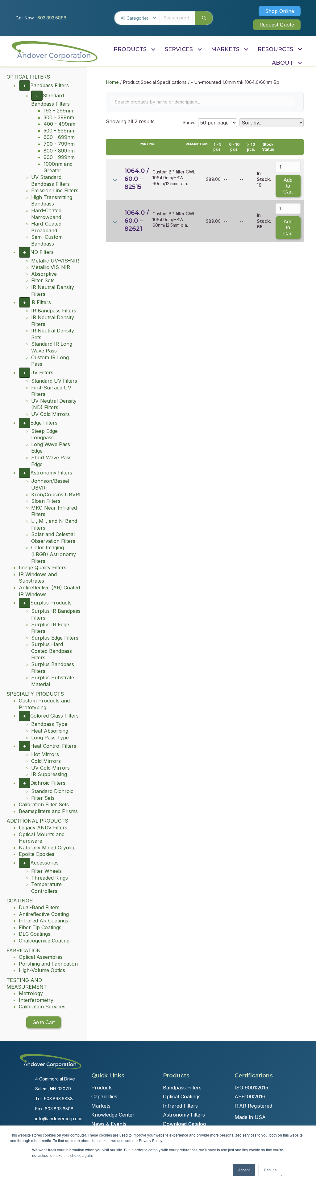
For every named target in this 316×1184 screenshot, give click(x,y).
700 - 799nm (59, 144)
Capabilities (104, 1096)
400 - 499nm (59, 124)
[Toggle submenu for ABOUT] (299, 63)
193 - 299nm (58, 111)
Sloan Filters (45, 501)
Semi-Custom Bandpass (47, 240)
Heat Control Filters (53, 746)
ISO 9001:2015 (251, 1087)
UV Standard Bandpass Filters (50, 180)
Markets (100, 1106)
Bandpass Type (49, 724)
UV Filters (41, 372)
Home (112, 82)
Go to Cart (43, 1022)
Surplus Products (51, 603)
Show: (189, 122)
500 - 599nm (59, 131)
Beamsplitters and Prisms (48, 811)
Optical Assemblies (41, 957)
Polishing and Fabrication (48, 964)
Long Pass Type (50, 737)
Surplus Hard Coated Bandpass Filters (51, 651)
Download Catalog (184, 1124)
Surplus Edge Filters (54, 638)
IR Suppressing (49, 774)
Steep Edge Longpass (44, 434)
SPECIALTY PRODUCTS (35, 694)
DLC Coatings (34, 934)
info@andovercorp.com (59, 1118)
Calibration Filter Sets (44, 804)
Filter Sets (43, 280)
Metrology (31, 993)
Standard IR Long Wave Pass (51, 347)
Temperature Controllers (46, 887)
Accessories (44, 863)
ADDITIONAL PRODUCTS (37, 821)
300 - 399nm (59, 117)
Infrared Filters (180, 1106)
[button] (280, 11)
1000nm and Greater (58, 167)
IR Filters (40, 302)
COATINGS (19, 900)
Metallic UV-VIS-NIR (55, 261)
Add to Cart (288, 185)
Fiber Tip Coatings (40, 927)
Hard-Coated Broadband (46, 227)
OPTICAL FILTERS (28, 77)
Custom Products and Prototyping (44, 704)
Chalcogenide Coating (44, 941)
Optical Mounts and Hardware (41, 837)
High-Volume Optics (42, 970)
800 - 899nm (59, 151)
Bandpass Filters (49, 85)
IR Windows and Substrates (38, 577)
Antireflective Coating (44, 914)
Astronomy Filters (51, 473)
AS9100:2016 (250, 1096)
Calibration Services (42, 1006)
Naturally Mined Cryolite (47, 847)
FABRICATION (23, 950)
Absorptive (44, 274)
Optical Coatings (182, 1096)
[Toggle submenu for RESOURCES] (299, 49)
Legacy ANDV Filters (43, 827)
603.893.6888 (51, 18)
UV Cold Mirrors (50, 414)
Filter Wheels (46, 871)
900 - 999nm (59, 157)
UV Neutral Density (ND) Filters (54, 404)
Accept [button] (244, 1169)
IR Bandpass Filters (53, 310)
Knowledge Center (113, 1115)
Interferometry (36, 1000)
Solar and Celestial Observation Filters (53, 537)
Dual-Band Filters (39, 907)
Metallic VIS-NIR (50, 267)
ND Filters (42, 252)
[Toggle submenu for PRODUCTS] (153, 49)
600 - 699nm (59, 137)
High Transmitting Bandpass (51, 200)
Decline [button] (270, 1169)
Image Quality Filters (42, 567)
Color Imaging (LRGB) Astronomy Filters (53, 554)
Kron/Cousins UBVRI (56, 494)
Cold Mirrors (46, 761)
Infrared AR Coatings (43, 920)
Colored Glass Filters (54, 716)
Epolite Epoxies (36, 854)
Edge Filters (43, 423)
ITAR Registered (253, 1106)
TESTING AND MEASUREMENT (26, 983)
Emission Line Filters (54, 190)
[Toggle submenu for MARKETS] (246, 49)
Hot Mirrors (45, 754)
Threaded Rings (49, 878)
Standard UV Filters (54, 381)
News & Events (109, 1124)
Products (102, 1087)
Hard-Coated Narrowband (46, 213)
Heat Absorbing (49, 731)
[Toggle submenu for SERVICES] (199, 49)
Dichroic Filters (47, 783)
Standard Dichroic (52, 791)
